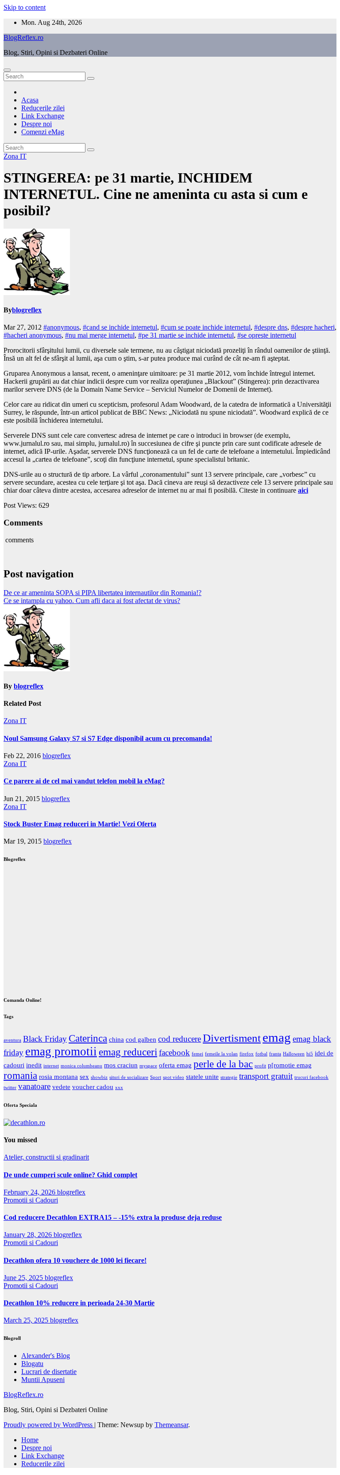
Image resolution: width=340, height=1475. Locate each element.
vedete (61, 1086)
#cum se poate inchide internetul (206, 327)
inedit (34, 1065)
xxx (119, 1087)
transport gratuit (266, 1076)
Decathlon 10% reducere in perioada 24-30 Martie (79, 1303)
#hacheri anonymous (33, 335)
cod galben (141, 1039)
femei (197, 1053)
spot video (173, 1077)
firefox (247, 1053)
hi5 (309, 1053)
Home (30, 1440)
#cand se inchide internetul (120, 327)
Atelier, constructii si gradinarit (46, 1157)
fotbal (261, 1053)
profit (260, 1065)
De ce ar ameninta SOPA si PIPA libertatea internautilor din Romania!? (102, 592)
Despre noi (36, 124)
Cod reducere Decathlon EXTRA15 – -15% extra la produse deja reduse (113, 1217)
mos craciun (121, 1065)
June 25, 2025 (24, 1277)
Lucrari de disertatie (49, 1371)
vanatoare (34, 1086)
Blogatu (32, 1363)
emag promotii (61, 1051)
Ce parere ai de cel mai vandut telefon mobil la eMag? (84, 781)
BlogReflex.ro (23, 37)
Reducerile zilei (43, 108)
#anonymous (61, 327)
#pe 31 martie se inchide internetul (186, 335)
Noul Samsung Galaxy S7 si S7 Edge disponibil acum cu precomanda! (108, 738)
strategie (228, 1077)
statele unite (202, 1076)
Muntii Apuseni (43, 1379)
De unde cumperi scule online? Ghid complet (70, 1175)
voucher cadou (92, 1086)
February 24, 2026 (30, 1192)
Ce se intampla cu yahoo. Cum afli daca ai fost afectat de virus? (92, 600)
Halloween (294, 1053)
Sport (155, 1077)
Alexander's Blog (45, 1355)
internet (51, 1065)
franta (275, 1053)
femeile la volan (221, 1053)
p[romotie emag (290, 1065)
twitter (10, 1087)
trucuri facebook (311, 1077)
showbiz (99, 1077)
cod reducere (179, 1038)
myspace (148, 1065)
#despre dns (270, 327)
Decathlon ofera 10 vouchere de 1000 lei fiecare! (75, 1260)
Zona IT (15, 156)
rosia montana (58, 1076)
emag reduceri (128, 1052)
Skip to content (25, 7)
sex (84, 1076)
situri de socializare (128, 1077)
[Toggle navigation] (7, 70)
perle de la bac (223, 1064)
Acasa (30, 100)
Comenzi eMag (42, 132)
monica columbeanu (81, 1065)
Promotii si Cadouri (31, 1200)
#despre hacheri (313, 327)
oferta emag (175, 1065)
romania (20, 1075)
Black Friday (45, 1038)
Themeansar (171, 1424)
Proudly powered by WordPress (49, 1424)
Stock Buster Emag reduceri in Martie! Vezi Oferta (80, 824)
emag (277, 1037)
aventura (12, 1040)
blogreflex (27, 310)
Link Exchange (42, 116)
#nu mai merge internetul (100, 335)
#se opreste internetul (266, 335)
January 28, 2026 (29, 1234)
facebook (174, 1052)
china (116, 1039)
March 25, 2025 (27, 1320)
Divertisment (232, 1037)
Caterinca (88, 1038)
